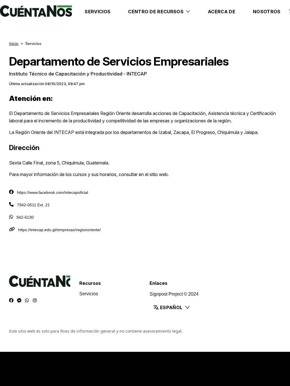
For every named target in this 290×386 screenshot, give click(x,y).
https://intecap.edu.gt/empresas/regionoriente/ (59, 229)
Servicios (97, 11)
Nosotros (267, 11)
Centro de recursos (156, 11)
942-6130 (25, 217)
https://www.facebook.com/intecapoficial (52, 192)
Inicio (13, 43)
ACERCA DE (221, 11)
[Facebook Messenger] (19, 300)
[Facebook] (11, 300)
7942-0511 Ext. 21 (33, 205)
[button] (178, 307)
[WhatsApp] (27, 300)
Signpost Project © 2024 (174, 294)
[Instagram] (35, 300)
